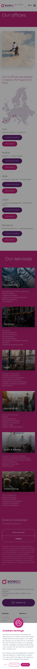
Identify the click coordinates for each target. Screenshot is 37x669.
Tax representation (9, 332)
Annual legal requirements (11, 379)
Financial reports (8, 293)
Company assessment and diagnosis (16, 458)
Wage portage (7, 425)
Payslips (5, 417)
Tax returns (6, 330)
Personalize (14, 664)
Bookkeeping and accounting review (15, 291)
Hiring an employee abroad (12, 427)
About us (22, 613)
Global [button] (20, 4)
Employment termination (11, 421)
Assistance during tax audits (12, 344)
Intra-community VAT (9, 334)
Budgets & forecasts (9, 295)
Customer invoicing (9, 497)
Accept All (25, 664)
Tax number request (9, 338)
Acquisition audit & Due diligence (14, 456)
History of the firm (24, 617)
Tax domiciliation (8, 336)
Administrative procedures (12, 501)
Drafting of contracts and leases (14, 381)
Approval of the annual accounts (14, 297)
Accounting (5, 617)
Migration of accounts (10, 464)
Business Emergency (9, 299)
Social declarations (9, 419)
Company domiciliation (10, 375)
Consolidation (7, 301)
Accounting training (9, 462)
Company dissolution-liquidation (14, 383)
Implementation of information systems (16, 460)
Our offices (22, 620)
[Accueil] (7, 5)
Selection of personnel (10, 423)
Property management (10, 505)
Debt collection (7, 385)
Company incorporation (11, 373)
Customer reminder (9, 499)
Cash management (9, 495)
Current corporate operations (13, 377)
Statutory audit (7, 466)
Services (5, 613)
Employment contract (10, 414)
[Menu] (34, 5)
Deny (5, 664)
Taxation (4, 620)
